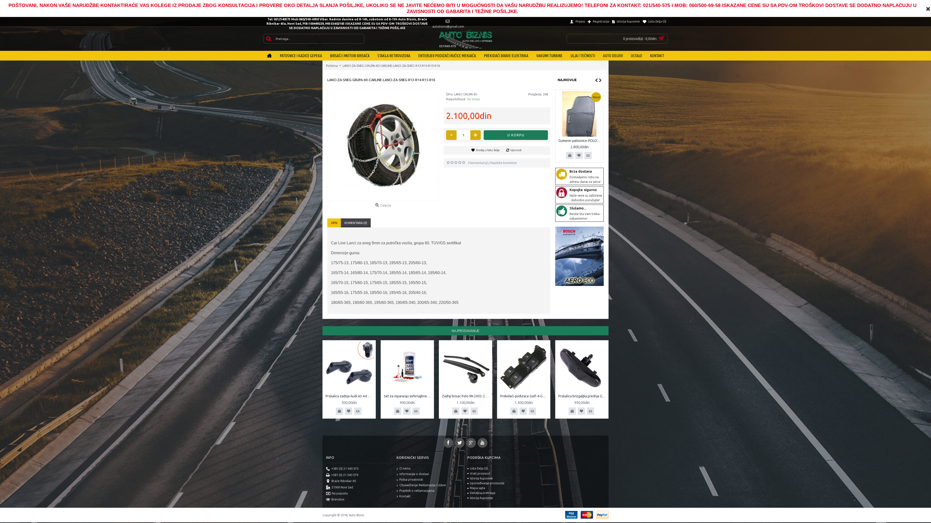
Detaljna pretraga (482, 492)
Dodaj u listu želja (487, 150)
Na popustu (340, 493)
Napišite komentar (503, 162)
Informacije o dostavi (414, 474)
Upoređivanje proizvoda (487, 483)
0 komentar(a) (478, 162)
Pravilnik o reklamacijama (416, 490)
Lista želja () (479, 468)
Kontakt (404, 496)
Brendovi (337, 499)
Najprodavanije (465, 331)
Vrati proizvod (480, 473)
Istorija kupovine (481, 478)
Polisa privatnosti (411, 479)
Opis (334, 222)
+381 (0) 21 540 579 (344, 475)
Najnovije (567, 80)
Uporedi (516, 150)
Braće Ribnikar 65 (343, 481)
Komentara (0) (356, 222)
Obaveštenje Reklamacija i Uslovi (422, 485)
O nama (404, 468)
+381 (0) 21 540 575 (344, 468)
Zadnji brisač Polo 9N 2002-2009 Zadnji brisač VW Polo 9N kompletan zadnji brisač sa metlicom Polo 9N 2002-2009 (466, 396)
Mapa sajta (477, 488)
